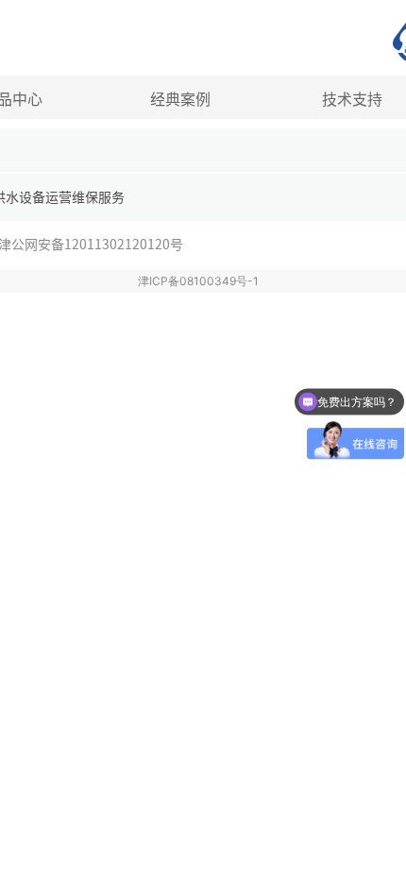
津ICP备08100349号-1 (198, 281)
